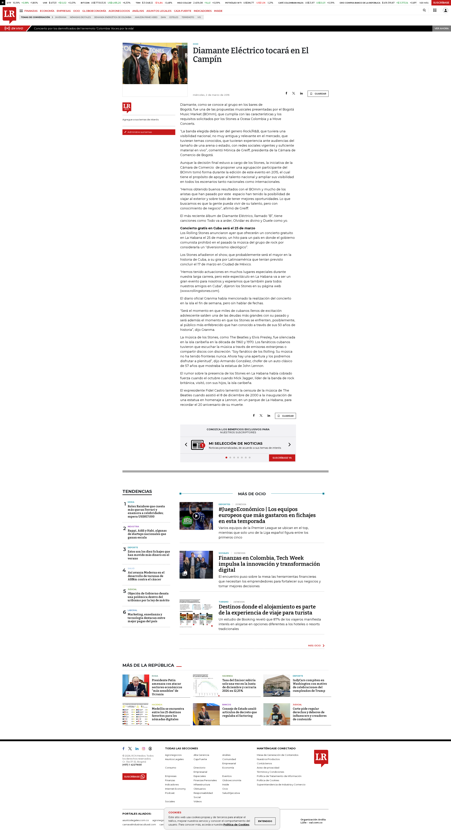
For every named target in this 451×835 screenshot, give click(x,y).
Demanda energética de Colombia (112, 17)
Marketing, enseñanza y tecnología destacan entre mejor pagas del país (146, 618)
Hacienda (227, 676)
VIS (199, 17)
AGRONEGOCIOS (119, 10)
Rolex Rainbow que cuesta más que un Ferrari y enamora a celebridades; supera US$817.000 (146, 512)
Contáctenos (264, 763)
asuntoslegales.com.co (135, 820)
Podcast (170, 793)
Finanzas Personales (205, 780)
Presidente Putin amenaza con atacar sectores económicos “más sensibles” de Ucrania (167, 687)
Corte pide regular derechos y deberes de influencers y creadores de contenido (310, 714)
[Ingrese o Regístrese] (445, 10)
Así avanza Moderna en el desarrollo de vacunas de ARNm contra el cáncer (146, 576)
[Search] (424, 10)
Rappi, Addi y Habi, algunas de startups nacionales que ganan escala (147, 534)
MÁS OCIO (314, 645)
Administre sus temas (139, 132)
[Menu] (21, 10)
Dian (163, 17)
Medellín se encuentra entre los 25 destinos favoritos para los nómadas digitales (168, 714)
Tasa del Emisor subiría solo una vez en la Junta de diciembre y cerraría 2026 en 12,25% (239, 686)
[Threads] (152, 749)
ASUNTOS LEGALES (158, 10)
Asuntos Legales (174, 759)
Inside (225, 784)
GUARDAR (320, 93)
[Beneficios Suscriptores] (434, 10)
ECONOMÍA (47, 10)
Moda (131, 502)
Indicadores (172, 784)
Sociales (170, 801)
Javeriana (60, 17)
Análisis (226, 755)
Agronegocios (173, 755)
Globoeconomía (231, 780)
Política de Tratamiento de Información (279, 776)
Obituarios (200, 789)
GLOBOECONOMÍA (94, 10)
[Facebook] (286, 93)
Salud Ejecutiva (231, 793)
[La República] (9, 15)
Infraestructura (202, 784)
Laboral (132, 610)
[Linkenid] (138, 749)
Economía (228, 768)
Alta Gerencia (201, 755)
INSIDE (218, 10)
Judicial (132, 589)
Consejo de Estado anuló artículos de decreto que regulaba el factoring (239, 712)
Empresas (170, 776)
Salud (131, 569)
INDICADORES (203, 10)
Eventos (226, 776)
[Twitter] (293, 93)
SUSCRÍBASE (441, 2)
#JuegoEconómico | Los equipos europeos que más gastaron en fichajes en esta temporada (267, 515)
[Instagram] (145, 749)
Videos (198, 801)
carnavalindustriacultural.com (139, 824)
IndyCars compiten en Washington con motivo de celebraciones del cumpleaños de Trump (310, 686)
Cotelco (173, 17)
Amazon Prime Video (146, 17)
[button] (185, 445)
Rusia (155, 676)
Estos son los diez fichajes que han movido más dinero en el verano (149, 555)
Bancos (226, 705)
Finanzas (170, 780)
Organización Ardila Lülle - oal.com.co (313, 821)
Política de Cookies (236, 824)
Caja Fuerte (200, 759)
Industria (133, 527)
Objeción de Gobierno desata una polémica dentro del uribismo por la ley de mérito (148, 597)
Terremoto (188, 17)
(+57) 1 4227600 (132, 765)
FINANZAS (31, 10)
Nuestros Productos (268, 759)
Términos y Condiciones (270, 772)
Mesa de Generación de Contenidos (277, 755)
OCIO (76, 10)
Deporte (133, 548)
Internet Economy (175, 789)
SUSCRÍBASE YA (282, 458)
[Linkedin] (301, 93)
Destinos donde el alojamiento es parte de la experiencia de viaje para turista (267, 610)
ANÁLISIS (138, 10)
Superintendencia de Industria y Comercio (281, 784)
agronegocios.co (162, 820)
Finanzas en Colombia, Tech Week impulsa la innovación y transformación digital (269, 564)
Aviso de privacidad (268, 768)
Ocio (225, 789)
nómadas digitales (80, 17)
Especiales (200, 776)
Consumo (170, 768)
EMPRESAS (64, 10)
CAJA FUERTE (182, 10)
